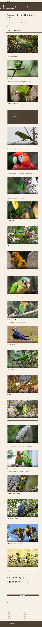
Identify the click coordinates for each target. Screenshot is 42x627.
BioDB (8, 1)
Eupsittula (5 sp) (10, 294)
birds (21, 22)
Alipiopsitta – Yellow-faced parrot (13, 493)
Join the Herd (22, 595)
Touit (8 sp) (9, 245)
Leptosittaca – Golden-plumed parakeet (14, 543)
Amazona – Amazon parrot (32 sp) (13, 53)
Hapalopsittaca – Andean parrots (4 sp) (14, 319)
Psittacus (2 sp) (10, 443)
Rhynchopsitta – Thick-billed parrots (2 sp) (15, 468)
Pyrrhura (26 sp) (10, 78)
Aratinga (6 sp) (10, 270)
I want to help (23, 121)
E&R (19, 624)
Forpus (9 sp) (9, 195)
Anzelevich (11, 624)
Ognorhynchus (10, 568)
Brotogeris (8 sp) (10, 220)
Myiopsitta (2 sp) (10, 394)
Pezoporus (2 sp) (10, 419)
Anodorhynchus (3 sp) (11, 344)
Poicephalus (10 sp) (11, 146)
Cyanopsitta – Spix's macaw (12, 518)
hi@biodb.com (9, 605)
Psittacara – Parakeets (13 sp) (13, 103)
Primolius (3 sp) (10, 369)
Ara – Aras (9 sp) (10, 170)
